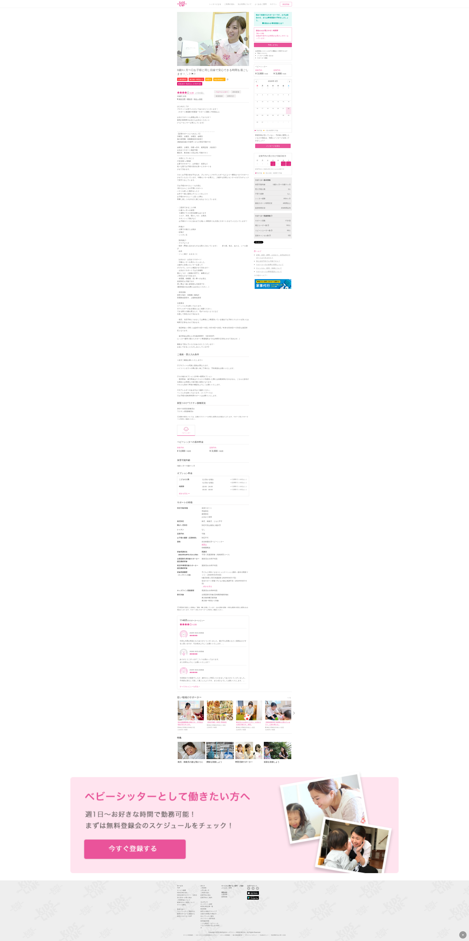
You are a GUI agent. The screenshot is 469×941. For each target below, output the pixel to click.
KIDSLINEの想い (182, 892)
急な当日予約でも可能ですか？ (268, 261)
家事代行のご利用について (186, 902)
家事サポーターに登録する (186, 914)
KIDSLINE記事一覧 (206, 906)
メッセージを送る (273, 146)
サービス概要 (181, 890)
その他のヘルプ (260, 275)
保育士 (204, 544)
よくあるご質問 (226, 888)
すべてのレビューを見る (189, 686)
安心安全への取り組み (184, 897)
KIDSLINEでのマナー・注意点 (187, 895)
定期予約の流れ (205, 895)
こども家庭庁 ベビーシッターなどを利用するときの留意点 (209, 925)
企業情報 (224, 894)
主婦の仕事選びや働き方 (208, 914)
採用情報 (224, 897)
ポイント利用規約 (225, 935)
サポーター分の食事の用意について (269, 264)
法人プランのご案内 (207, 916)
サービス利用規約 (188, 935)
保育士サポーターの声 (184, 916)
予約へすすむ (273, 45)
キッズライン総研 (206, 904)
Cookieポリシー (264, 935)
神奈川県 (182, 99)
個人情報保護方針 (237, 935)
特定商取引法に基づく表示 (278, 935)
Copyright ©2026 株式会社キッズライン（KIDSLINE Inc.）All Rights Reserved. (234, 932)
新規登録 (285, 4)
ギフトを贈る (181, 905)
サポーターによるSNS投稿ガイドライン (207, 935)
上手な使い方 (204, 890)
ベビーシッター (222, 92)
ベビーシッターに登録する (186, 911)
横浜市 (189, 99)
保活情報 (203, 909)
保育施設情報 (204, 921)
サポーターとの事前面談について (269, 271)
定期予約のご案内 (206, 897)
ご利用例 (203, 888)
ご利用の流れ (204, 892)
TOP (178, 888)
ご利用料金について (183, 900)
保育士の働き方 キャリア (208, 911)
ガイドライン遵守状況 (207, 918)
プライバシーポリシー (251, 935)
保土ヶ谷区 (198, 99)
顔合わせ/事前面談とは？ (274, 23)
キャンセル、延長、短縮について (269, 268)
